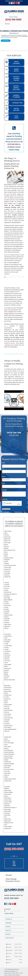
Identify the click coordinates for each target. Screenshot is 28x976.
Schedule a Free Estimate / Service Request (14, 1)
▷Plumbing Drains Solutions (14, 11)
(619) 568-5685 (13, 19)
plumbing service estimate (12, 345)
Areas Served (7, 973)
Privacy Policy (15, 973)
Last (3, 473)
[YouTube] (19, 3)
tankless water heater (9, 315)
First (3, 468)
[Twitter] (12, 3)
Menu (8, 23)
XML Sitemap (16, 975)
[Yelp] (16, 3)
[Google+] (14, 3)
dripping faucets (12, 311)
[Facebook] (9, 3)
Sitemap (10, 975)
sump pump (16, 244)
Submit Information (6, 509)
